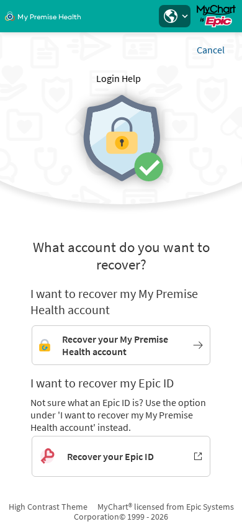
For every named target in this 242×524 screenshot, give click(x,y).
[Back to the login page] (43, 16)
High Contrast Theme (48, 506)
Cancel (211, 49)
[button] (174, 16)
